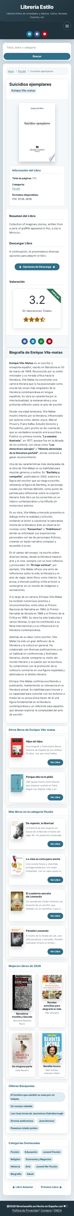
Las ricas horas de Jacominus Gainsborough (37, 1113)
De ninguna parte (22, 1066)
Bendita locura (51, 1066)
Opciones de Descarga (37, 266)
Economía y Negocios (38, 1159)
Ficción (22, 71)
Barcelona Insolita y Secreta (22, 1015)
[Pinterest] (44, 34)
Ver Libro (55, 762)
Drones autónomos (22, 1120)
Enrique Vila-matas (23, 90)
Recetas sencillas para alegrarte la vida (52, 1005)
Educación (31, 1151)
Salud (30, 1173)
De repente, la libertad (40, 823)
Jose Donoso (46, 1120)
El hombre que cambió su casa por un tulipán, (33, 1096)
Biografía (16, 1173)
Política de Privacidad (25, 1210)
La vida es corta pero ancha (43, 859)
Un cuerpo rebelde (21, 1106)
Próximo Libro (50, 1187)
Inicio (11, 71)
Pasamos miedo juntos (24, 1128)
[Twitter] (29, 34)
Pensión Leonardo (37, 930)
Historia (15, 1166)
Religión (15, 1159)
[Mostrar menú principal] (67, 26)
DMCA (58, 1210)
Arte (27, 1166)
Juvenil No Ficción (46, 1166)
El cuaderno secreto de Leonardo (38, 895)
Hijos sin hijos (34, 741)
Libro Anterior (24, 1187)
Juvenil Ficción (52, 1151)
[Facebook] (37, 34)
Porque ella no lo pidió (39, 777)
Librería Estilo (37, 7)
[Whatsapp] (41, 341)
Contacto (46, 1210)
